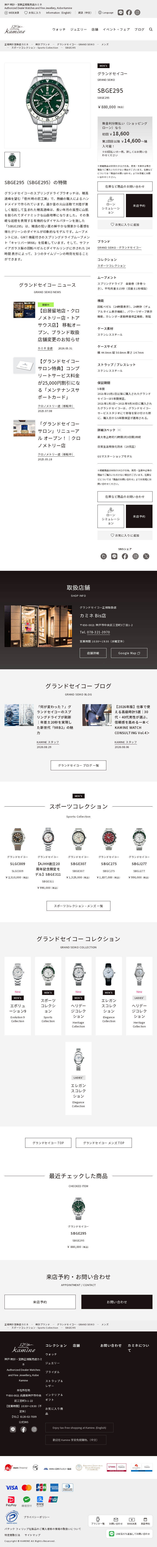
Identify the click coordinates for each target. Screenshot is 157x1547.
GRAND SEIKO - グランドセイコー (119, 247)
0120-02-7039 (28, 1417)
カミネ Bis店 (93, 615)
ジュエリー (78, 29)
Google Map (127, 653)
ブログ (140, 29)
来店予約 (139, 206)
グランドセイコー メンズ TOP (103, 1143)
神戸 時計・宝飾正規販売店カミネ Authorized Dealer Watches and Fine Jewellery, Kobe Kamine (23, 1369)
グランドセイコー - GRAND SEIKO (76, 44)
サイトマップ (32, 1535)
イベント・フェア (116, 29)
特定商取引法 (12, 1535)
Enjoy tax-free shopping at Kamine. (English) (79, 1428)
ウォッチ (59, 29)
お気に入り (35, 12)
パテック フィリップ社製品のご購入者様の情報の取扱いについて (42, 1528)
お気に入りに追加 (127, 224)
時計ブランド (43, 44)
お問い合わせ (117, 1301)
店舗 (95, 29)
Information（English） (59, 12)
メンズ (105, 44)
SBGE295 (70, 47)
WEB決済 (14, 12)
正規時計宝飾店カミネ (16, 44)
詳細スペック (107, 430)
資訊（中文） (85, 12)
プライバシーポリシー (37, 1517)
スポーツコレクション (112, 266)
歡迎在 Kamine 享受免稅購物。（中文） (76, 1440)
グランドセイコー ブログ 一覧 (78, 765)
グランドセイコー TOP (48, 1143)
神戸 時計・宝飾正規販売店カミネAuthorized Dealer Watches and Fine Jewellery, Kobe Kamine (38, 6)
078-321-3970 (98, 632)
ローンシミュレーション (111, 208)
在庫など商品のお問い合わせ (125, 186)
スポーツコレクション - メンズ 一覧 (78, 906)
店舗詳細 (93, 653)
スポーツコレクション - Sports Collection (34, 47)
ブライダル (52, 1372)
